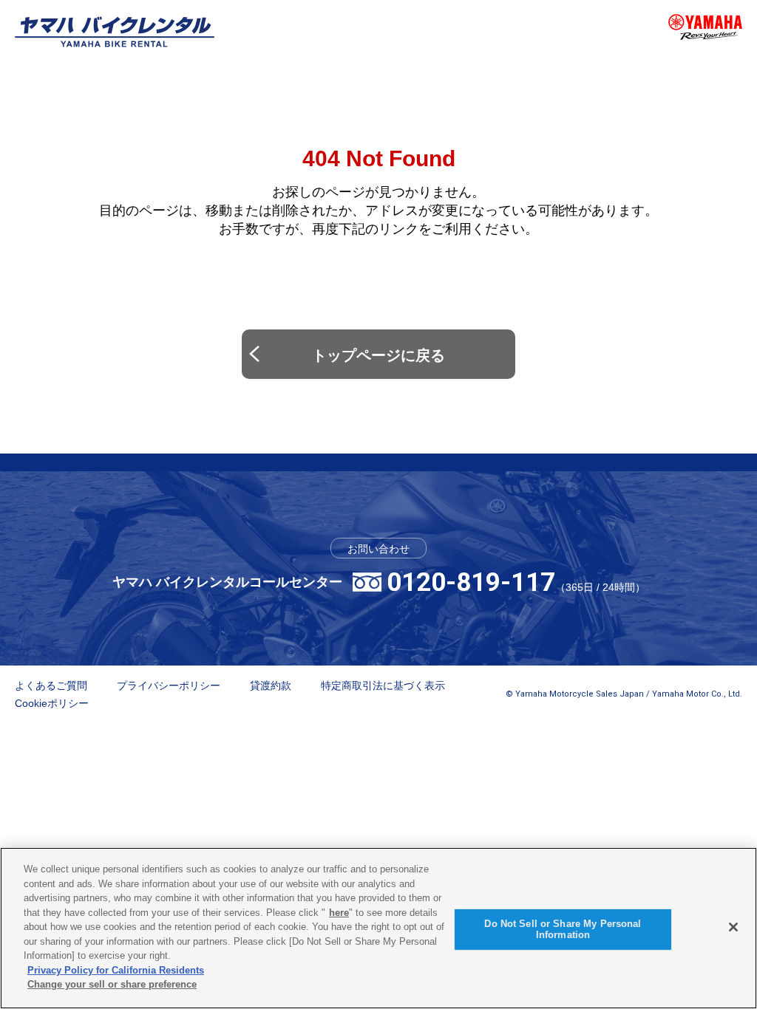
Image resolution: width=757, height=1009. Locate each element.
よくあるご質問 (51, 685)
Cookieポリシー (52, 703)
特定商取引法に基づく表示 (383, 685)
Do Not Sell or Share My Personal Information (562, 929)
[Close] (733, 927)
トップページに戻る (378, 355)
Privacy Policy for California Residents (115, 970)
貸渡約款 (270, 685)
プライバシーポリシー (168, 685)
